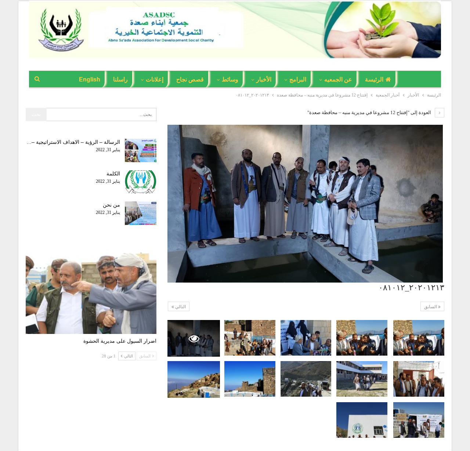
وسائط (230, 79)
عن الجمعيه (338, 79)
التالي (180, 306)
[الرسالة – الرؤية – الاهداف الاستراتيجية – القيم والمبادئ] (140, 150)
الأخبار (263, 79)
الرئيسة (374, 79)
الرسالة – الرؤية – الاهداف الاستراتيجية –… (73, 142)
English (89, 79)
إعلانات (154, 79)
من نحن (111, 205)
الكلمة (113, 174)
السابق (431, 306)
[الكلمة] (140, 182)
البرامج (297, 79)
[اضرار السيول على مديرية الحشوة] (91, 288)
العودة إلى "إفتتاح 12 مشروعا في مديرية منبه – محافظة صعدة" (369, 112)
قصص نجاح (190, 79)
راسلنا (120, 79)
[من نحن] (140, 213)
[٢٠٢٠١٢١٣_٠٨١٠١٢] (418, 338)
